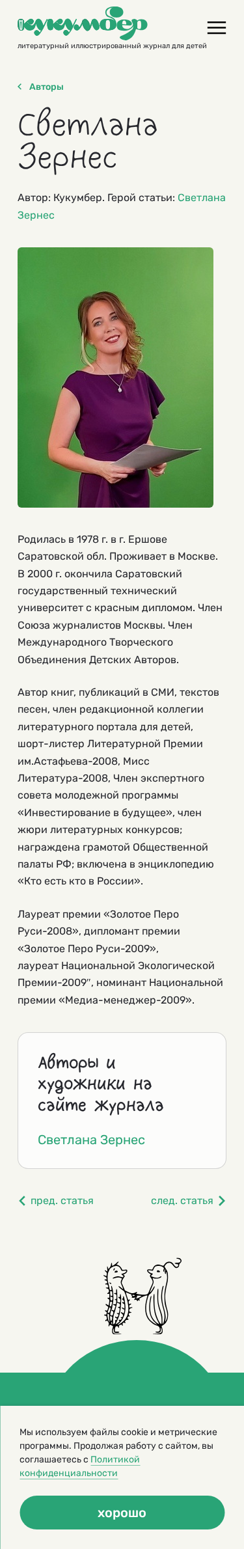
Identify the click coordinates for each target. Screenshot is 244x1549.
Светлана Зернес (91, 1139)
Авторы (46, 87)
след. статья (182, 1200)
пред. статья (62, 1200)
